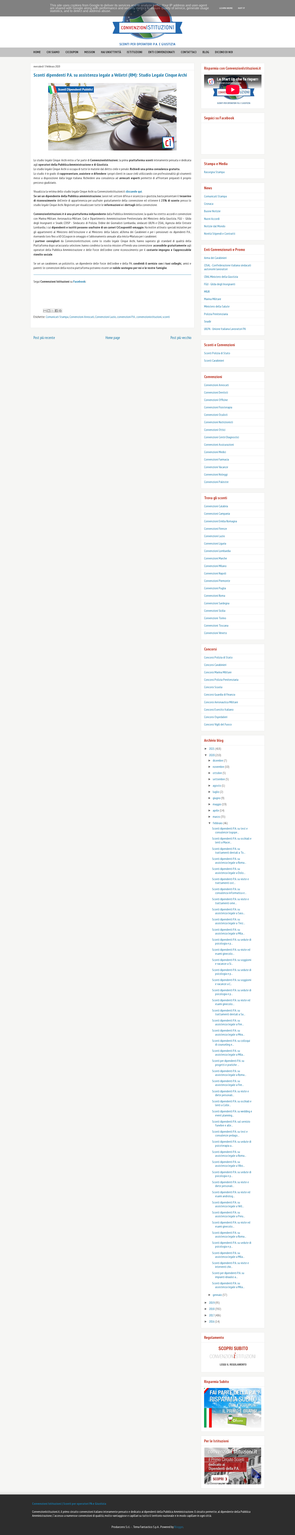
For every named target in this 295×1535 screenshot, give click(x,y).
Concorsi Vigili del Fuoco (218, 724)
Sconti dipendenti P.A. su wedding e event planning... (232, 1113)
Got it (241, 8)
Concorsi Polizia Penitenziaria (221, 680)
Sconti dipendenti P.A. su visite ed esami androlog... (231, 1194)
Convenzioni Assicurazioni (219, 444)
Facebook (79, 281)
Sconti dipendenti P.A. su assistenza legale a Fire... (228, 1022)
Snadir (207, 321)
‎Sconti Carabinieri (214, 360)
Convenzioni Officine (216, 400)
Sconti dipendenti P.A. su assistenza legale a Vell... (228, 1204)
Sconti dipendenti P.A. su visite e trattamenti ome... (230, 901)
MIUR (207, 291)
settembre (219, 779)
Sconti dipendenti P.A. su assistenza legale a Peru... (228, 1214)
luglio (216, 792)
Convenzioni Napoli (215, 573)
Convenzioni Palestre (216, 482)
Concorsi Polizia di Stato (218, 657)
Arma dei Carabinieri (215, 258)
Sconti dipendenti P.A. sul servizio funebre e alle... (231, 1123)
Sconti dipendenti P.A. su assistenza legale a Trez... (228, 921)
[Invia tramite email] (45, 311)
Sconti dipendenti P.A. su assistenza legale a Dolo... (228, 871)
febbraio (218, 823)
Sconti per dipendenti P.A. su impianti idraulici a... (228, 1275)
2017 (212, 1315)
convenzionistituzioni (149, 317)
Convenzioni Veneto (215, 633)
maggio (217, 804)
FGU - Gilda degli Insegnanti (219, 284)
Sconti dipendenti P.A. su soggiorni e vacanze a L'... (231, 982)
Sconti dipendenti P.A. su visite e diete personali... (230, 1093)
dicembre (218, 760)
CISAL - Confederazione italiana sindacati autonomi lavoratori (227, 267)
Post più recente (44, 337)
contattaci (188, 52)
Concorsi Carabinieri (215, 665)
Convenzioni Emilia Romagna (220, 521)
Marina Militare (212, 299)
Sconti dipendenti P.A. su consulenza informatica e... (229, 891)
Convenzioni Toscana (216, 625)
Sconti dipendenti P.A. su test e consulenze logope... (230, 830)
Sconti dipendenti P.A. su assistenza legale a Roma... (229, 860)
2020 (212, 755)
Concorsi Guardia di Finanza (219, 694)
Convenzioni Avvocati (81, 317)
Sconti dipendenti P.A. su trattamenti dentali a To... (228, 850)
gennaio (218, 1295)
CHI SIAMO (53, 52)
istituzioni (134, 52)
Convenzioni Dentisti (216, 392)
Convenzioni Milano (215, 566)
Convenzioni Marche (215, 558)
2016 (212, 1321)
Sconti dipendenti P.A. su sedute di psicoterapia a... (231, 1143)
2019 (212, 1303)
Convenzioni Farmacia (216, 459)
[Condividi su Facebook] (56, 311)
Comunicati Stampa (57, 317)
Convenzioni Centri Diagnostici (221, 437)
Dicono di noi (224, 52)
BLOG (205, 52)
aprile (216, 810)
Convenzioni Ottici (214, 430)
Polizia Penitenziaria (216, 314)
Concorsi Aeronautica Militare (221, 702)
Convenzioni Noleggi (216, 474)
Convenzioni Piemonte (217, 581)
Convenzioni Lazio (105, 317)
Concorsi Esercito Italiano (219, 709)
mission (89, 52)
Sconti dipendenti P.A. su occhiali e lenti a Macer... (231, 840)
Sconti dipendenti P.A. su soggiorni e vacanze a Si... (231, 962)
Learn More (226, 8)
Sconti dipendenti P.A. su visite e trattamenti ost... (230, 881)
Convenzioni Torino (215, 618)
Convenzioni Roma (214, 596)
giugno (217, 798)
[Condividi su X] (53, 311)
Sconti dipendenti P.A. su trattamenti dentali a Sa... (228, 1012)
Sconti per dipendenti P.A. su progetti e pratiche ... (228, 1062)
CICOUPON (71, 52)
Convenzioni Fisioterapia (218, 407)
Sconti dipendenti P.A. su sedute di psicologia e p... (231, 941)
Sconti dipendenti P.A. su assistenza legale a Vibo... (228, 1164)
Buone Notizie (212, 211)
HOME (37, 52)
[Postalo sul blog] (49, 311)
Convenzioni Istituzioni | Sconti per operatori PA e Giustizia (69, 1504)
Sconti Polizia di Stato (217, 353)
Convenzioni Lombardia (217, 551)
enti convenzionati (161, 52)
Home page (112, 337)
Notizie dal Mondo (214, 226)
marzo (217, 817)
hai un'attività (111, 52)
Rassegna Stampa (214, 172)
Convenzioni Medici (215, 452)
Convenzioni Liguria (215, 543)
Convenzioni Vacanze (216, 467)
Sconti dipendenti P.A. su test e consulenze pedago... (230, 1133)
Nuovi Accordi (212, 219)
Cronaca (208, 204)
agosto (217, 785)
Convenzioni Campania (217, 513)
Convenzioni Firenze (215, 529)
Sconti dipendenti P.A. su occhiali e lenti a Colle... (231, 1103)
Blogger (178, 1527)
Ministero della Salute (217, 306)
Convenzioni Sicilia (214, 611)
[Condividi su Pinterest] (60, 311)
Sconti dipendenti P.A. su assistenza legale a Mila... (228, 931)
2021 (212, 749)
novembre (219, 767)
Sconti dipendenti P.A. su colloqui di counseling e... (231, 1042)
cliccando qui (134, 191)
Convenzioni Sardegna (216, 603)
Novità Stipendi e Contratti (219, 233)
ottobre (218, 773)
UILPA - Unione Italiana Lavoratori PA (225, 329)
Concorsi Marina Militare (218, 672)
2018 (212, 1309)
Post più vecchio (180, 337)
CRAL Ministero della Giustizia (221, 277)
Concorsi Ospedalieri (215, 717)
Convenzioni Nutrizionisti (218, 422)
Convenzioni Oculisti (216, 415)
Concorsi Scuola (213, 687)
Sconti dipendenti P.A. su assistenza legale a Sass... (228, 911)
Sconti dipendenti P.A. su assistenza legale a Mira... (228, 1032)
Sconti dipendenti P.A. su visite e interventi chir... (230, 1265)
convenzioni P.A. (126, 317)
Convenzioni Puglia (215, 588)
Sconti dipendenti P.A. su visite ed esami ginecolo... (231, 951)
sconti (166, 317)
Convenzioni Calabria (216, 506)
